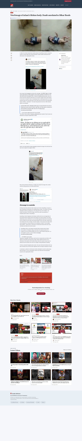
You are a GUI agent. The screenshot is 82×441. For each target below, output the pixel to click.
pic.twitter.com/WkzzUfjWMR (26, 234)
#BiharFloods (42, 108)
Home (11, 11)
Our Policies (22, 402)
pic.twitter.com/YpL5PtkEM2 (26, 110)
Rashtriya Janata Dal (35, 114)
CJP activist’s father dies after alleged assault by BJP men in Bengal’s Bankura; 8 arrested (40, 365)
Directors (43, 402)
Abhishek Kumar (36, 339)
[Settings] (71, 5)
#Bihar (39, 232)
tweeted (28, 93)
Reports (57, 5)
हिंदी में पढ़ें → (60, 68)
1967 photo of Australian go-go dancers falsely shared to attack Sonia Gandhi (40, 382)
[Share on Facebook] (11, 53)
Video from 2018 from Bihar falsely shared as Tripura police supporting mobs (25, 266)
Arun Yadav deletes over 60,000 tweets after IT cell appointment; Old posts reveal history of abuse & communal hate (62, 337)
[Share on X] (11, 56)
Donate (62, 5)
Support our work (68, 1)
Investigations (45, 5)
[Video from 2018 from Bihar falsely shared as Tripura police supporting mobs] (25, 260)
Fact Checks (30, 5)
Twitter (35, 184)
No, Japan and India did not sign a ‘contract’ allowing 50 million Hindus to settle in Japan (41, 316)
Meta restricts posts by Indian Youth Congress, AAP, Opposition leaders (39, 337)
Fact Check (15, 11)
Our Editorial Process (14, 402)
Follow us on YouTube (67, 349)
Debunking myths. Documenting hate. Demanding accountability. (21, 1)
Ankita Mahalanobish (57, 319)
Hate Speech (52, 5)
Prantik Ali (35, 318)
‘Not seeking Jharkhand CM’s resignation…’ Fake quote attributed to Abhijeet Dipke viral (20, 337)
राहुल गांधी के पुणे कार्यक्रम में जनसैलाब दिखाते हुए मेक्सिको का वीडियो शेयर (19, 365)
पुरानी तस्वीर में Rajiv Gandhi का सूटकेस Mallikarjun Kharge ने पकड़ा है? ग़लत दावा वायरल (62, 365)
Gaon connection (33, 146)
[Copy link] (11, 60)
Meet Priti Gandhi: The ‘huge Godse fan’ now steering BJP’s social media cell (20, 316)
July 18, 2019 (37, 112)
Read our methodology (24, 281)
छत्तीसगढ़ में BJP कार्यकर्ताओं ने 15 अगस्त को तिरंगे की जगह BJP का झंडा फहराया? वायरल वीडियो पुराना (20, 382)
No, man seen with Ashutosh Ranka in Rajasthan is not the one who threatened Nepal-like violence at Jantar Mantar (61, 316)
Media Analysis (37, 5)
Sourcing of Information (30, 402)
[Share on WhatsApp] (11, 58)
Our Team (38, 402)
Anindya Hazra (15, 339)
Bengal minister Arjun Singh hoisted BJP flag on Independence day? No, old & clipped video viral (61, 382)
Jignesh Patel (63, 55)
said (40, 218)
